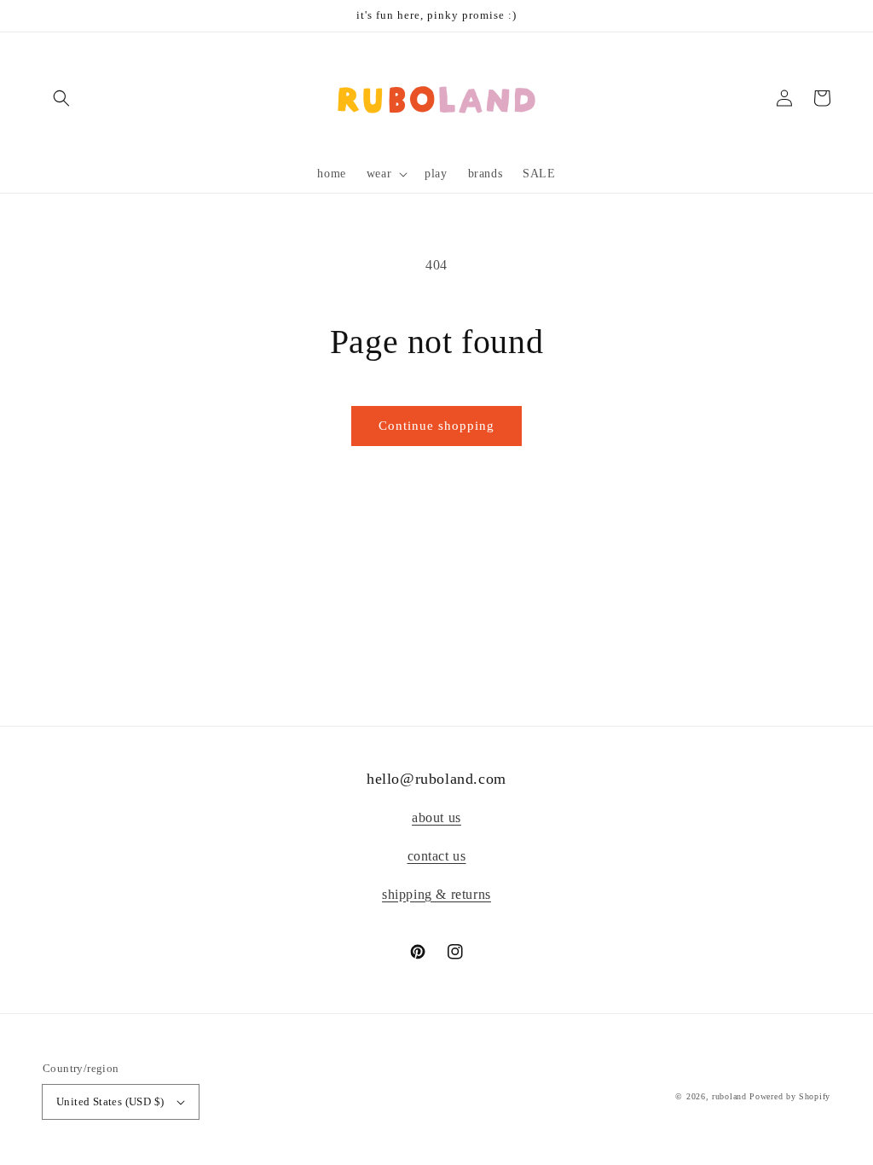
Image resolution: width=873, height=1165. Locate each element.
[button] (61, 98)
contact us (437, 856)
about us (436, 817)
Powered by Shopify (789, 1096)
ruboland (729, 1096)
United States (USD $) (110, 1101)
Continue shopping (436, 425)
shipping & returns (436, 894)
